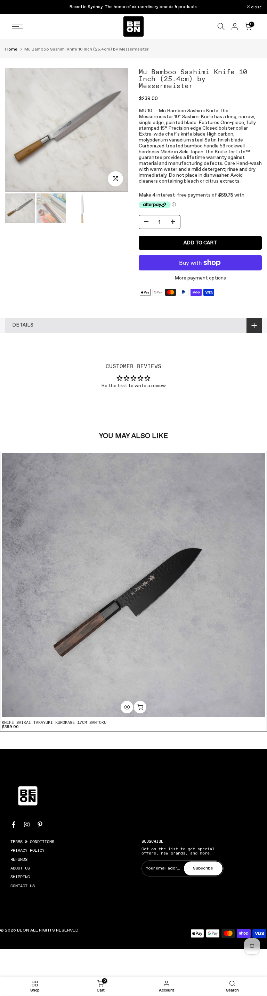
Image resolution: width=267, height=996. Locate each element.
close (14, 7)
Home (11, 49)
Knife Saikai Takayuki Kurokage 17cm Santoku (54, 722)
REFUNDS (18, 859)
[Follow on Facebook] (13, 824)
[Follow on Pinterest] (40, 824)
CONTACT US (22, 886)
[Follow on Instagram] (27, 824)
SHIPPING (20, 877)
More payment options (200, 278)
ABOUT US (20, 868)
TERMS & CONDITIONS (32, 841)
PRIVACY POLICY (27, 850)
